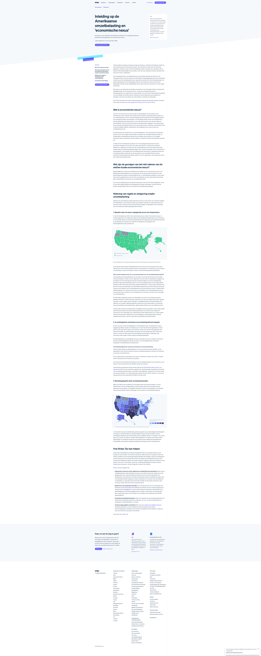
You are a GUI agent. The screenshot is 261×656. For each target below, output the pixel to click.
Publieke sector (135, 613)
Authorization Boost (118, 577)
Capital (114, 580)
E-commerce (135, 580)
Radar (114, 611)
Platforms (134, 594)
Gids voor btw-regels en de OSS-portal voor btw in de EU (138, 102)
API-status (134, 635)
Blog (151, 577)
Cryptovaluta (116, 588)
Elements (115, 592)
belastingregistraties (128, 487)
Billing (114, 578)
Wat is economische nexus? (102, 67)
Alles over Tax (135, 551)
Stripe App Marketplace (137, 622)
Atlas (114, 575)
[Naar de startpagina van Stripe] (96, 571)
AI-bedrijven (134, 598)
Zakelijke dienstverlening (137, 611)
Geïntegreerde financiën (137, 582)
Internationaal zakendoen (138, 586)
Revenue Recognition (118, 613)
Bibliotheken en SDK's (137, 639)
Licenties (152, 588)
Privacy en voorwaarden (155, 582)
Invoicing (115, 598)
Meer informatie (154, 37)
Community (152, 578)
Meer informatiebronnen (155, 593)
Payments (115, 607)
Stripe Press (153, 605)
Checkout (115, 582)
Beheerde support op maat (156, 614)
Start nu (98, 548)
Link (114, 601)
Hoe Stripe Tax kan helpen (101, 80)
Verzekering (134, 605)
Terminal (115, 618)
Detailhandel (134, 615)
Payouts (115, 609)
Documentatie (135, 631)
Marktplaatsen (135, 590)
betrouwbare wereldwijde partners (152, 505)
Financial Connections (118, 594)
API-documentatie (136, 633)
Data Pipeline (116, 590)
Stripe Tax (116, 467)
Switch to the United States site (234, 652)
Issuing (114, 599)
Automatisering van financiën (138, 584)
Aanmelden (149, 2)
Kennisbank (98, 7)
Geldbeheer (134, 592)
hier (130, 316)
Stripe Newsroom (154, 603)
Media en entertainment (137, 607)
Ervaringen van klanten (155, 575)
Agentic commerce (136, 577)
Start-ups (134, 575)
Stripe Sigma (116, 615)
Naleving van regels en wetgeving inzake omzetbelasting (100, 77)
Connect (115, 586)
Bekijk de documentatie (156, 550)
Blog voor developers (137, 642)
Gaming (133, 601)
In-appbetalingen (136, 588)
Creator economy (136, 599)
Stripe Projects (135, 640)
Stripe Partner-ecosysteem (138, 624)
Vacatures (152, 601)
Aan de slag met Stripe (102, 45)
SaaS (133, 596)
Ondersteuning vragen (155, 612)
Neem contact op (160, 2)
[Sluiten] (258, 649)
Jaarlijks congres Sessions (156, 580)
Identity (115, 596)
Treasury (115, 620)
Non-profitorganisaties (137, 609)
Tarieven (134, 2)
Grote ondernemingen (137, 573)
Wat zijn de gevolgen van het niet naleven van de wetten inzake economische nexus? (102, 71)
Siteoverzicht (153, 590)
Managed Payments (118, 603)
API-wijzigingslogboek (137, 637)
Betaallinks (115, 605)
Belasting (106, 7)
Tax (114, 617)
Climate (115, 584)
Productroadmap (154, 599)
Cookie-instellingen (154, 592)
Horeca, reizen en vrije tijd (138, 603)
